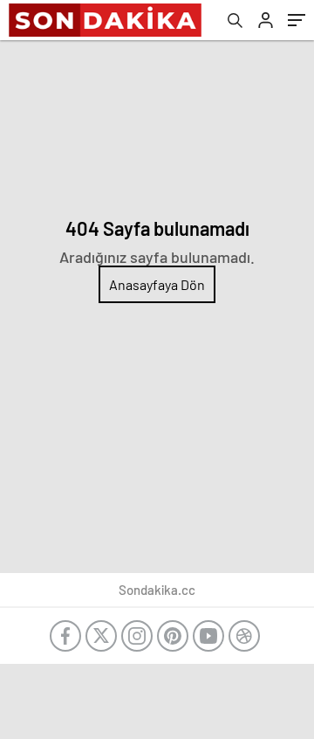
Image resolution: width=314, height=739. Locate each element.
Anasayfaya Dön (157, 284)
